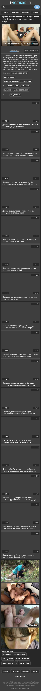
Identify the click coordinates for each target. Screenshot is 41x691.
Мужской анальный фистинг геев (17, 81)
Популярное (25, 671)
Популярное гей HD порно (25, 12)
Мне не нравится (7, 51)
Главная (5, 671)
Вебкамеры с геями (19, 73)
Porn (28, 688)
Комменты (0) (34, 50)
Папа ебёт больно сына (14, 654)
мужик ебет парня (21, 90)
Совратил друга (10, 663)
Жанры (35, 12)
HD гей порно (5, 12)
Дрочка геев (9, 77)
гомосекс (25, 86)
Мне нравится (3, 51)
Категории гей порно (15, 12)
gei (17, 86)
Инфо (26, 50)
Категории (16, 671)
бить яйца (24, 663)
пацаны (7, 90)
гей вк (10, 86)
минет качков (22, 659)
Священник (8, 659)
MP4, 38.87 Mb (15, 95)
